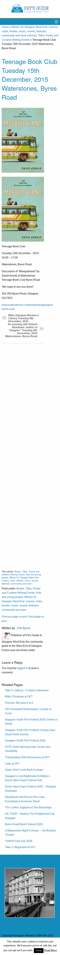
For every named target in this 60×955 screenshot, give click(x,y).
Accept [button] (39, 951)
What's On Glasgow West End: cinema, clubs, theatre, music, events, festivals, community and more (30, 31)
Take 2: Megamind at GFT (20, 847)
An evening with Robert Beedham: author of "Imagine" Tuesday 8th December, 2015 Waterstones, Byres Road (21, 330)
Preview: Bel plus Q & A (19, 702)
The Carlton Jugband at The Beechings (28, 807)
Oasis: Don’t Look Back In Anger (24, 769)
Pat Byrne (24, 628)
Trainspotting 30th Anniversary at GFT (27, 757)
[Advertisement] (23, 454)
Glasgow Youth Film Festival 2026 (25, 740)
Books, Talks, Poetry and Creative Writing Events (20, 573)
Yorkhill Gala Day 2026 (18, 841)
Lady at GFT (12, 763)
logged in (22, 668)
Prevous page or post (14, 616)
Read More (50, 950)
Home (5, 27)
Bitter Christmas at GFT (19, 696)
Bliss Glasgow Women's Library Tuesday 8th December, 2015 (23, 318)
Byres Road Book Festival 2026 (23, 824)
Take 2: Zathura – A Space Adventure (27, 690)
